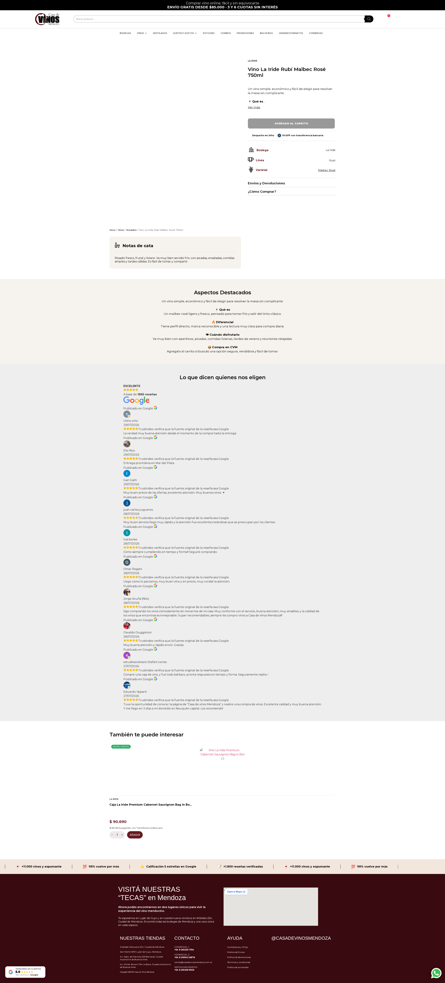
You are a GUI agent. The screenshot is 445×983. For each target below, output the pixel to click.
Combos (226, 33)
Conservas (316, 33)
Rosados (131, 230)
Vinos (121, 230)
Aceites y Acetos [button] (183, 33)
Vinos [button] (140, 33)
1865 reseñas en (26, 975)
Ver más (254, 107)
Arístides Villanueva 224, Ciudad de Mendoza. (142, 947)
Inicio (113, 230)
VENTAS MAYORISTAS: (185, 968)
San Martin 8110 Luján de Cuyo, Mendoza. (141, 951)
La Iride (252, 60)
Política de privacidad (237, 967)
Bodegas (125, 33)
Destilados (160, 33)
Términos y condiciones (238, 962)
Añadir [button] (135, 834)
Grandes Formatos (291, 33)
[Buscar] (369, 18)
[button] (106, 790)
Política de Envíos (236, 952)
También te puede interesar (147, 734)
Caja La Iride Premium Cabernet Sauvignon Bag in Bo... (151, 804)
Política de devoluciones (239, 957)
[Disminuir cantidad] (112, 834)
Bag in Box (266, 33)
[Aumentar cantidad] (122, 834)
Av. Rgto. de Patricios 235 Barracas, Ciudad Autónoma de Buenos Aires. (141, 958)
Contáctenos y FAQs (237, 947)
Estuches (209, 33)
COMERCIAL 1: (184, 948)
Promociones (245, 33)
